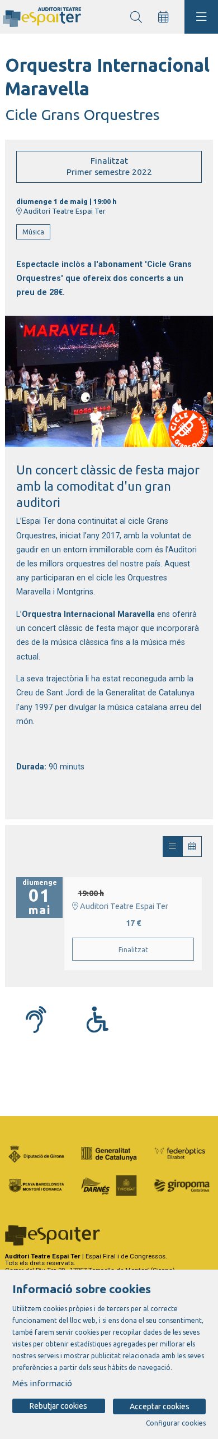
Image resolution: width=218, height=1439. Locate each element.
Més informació (42, 1383)
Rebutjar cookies (58, 1405)
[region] (109, 381)
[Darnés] (109, 1184)
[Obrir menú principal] (201, 17)
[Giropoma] (181, 1184)
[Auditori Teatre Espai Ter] (40, 17)
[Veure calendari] (192, 846)
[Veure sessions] (172, 846)
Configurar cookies (176, 1423)
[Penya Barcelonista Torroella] (36, 1184)
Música (33, 232)
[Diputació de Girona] (36, 1153)
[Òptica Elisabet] (181, 1153)
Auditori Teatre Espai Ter (64, 211)
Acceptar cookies (159, 1406)
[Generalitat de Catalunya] (109, 1153)
